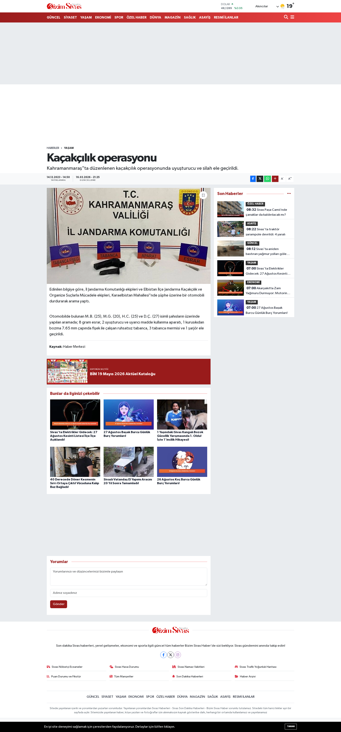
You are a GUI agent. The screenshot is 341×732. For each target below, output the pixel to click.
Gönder (59, 604)
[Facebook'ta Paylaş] (253, 179)
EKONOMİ (103, 17)
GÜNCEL (53, 17)
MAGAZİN (173, 17)
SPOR (118, 17)
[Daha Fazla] (275, 179)
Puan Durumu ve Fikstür (66, 676)
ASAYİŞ (205, 17)
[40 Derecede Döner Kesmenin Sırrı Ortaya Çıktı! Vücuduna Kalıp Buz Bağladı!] (75, 461)
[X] (170, 655)
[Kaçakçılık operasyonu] (129, 236)
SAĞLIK (190, 17)
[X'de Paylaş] (260, 179)
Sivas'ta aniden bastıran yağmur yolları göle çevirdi (266, 252)
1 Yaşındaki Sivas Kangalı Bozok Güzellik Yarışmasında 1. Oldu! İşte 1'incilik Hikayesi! (180, 436)
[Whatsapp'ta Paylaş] (267, 179)
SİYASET (70, 17)
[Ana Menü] (291, 17)
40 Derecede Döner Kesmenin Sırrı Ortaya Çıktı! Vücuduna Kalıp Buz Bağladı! (74, 483)
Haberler (53, 148)
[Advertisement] (170, 53)
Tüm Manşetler (123, 676)
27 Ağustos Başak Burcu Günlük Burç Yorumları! (267, 310)
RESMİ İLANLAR (226, 17)
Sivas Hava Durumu (127, 666)
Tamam (291, 726)
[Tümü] (289, 193)
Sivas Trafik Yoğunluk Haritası (258, 666)
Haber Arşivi (248, 676)
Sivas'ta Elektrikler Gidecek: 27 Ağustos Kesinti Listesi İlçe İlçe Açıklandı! (73, 436)
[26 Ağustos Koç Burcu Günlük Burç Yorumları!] (182, 461)
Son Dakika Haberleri (189, 676)
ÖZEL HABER (136, 17)
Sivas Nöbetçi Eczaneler (67, 666)
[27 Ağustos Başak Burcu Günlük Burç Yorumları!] (129, 414)
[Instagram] (177, 655)
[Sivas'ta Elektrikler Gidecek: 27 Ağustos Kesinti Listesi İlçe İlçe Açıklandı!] (75, 414)
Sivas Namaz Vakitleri (191, 666)
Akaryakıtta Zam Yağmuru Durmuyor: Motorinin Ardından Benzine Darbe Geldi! (268, 291)
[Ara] (286, 17)
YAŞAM (86, 17)
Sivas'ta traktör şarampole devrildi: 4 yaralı (265, 232)
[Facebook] (163, 655)
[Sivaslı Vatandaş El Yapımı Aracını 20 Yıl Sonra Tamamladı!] (129, 461)
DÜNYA (155, 17)
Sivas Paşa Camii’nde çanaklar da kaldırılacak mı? (266, 212)
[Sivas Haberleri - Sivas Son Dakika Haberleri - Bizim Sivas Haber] (64, 6)
